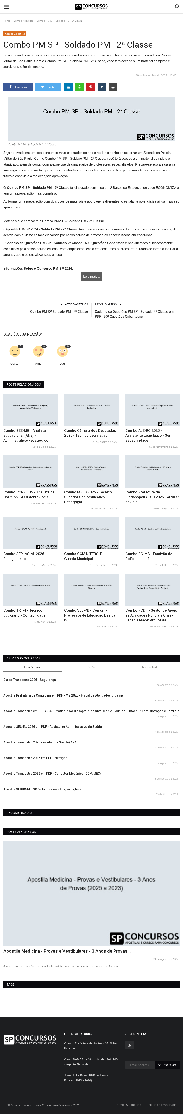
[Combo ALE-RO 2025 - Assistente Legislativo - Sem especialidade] (152, 410)
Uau (62, 363)
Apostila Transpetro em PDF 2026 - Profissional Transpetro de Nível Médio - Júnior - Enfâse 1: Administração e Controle (91, 711)
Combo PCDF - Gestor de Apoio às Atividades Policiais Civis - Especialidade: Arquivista (151, 615)
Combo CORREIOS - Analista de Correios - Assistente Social (28, 494)
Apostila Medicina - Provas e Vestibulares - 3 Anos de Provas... (67, 951)
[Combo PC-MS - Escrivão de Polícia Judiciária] (152, 533)
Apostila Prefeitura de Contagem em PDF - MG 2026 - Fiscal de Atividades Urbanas (63, 695)
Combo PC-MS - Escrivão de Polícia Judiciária (148, 556)
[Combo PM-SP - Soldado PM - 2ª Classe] (91, 119)
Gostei (14, 363)
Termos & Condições (128, 1105)
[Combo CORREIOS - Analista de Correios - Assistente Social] (30, 471)
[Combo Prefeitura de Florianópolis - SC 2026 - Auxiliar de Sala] (152, 471)
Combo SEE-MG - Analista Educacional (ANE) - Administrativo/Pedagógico (25, 435)
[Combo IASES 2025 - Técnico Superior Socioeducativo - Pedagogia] (91, 471)
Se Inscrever (167, 1065)
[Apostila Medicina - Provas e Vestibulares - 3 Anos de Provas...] (91, 893)
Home (6, 20)
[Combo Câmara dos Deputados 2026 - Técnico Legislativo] (91, 410)
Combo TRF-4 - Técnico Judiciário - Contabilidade (24, 612)
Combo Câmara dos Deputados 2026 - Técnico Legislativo (90, 433)
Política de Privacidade (161, 1105)
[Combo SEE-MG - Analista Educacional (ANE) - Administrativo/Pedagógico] (30, 410)
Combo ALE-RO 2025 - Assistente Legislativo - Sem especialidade (148, 435)
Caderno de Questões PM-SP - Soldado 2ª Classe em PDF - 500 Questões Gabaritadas (134, 314)
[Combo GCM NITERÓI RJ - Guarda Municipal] (91, 533)
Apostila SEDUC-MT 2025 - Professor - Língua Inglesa (42, 789)
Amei (38, 363)
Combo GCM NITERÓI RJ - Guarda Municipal (85, 556)
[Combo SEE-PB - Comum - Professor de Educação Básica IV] (91, 590)
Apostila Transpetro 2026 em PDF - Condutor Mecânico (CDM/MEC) (52, 773)
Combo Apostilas (23, 20)
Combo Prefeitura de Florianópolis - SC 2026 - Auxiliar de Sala (152, 497)
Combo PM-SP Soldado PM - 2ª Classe (59, 312)
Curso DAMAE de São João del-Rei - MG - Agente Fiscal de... (91, 1062)
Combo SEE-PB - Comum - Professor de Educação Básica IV (89, 615)
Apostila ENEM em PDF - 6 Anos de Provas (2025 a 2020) (87, 1078)
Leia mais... (91, 276)
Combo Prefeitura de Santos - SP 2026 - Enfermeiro (90, 1046)
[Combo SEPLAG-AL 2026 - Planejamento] (30, 533)
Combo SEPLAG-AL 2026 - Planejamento (24, 556)
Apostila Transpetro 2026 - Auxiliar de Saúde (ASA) (40, 742)
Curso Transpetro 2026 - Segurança (29, 680)
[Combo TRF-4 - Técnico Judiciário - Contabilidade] (30, 590)
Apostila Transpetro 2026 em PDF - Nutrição (35, 758)
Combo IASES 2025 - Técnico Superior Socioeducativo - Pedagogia (88, 497)
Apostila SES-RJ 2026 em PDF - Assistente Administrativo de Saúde (52, 726)
